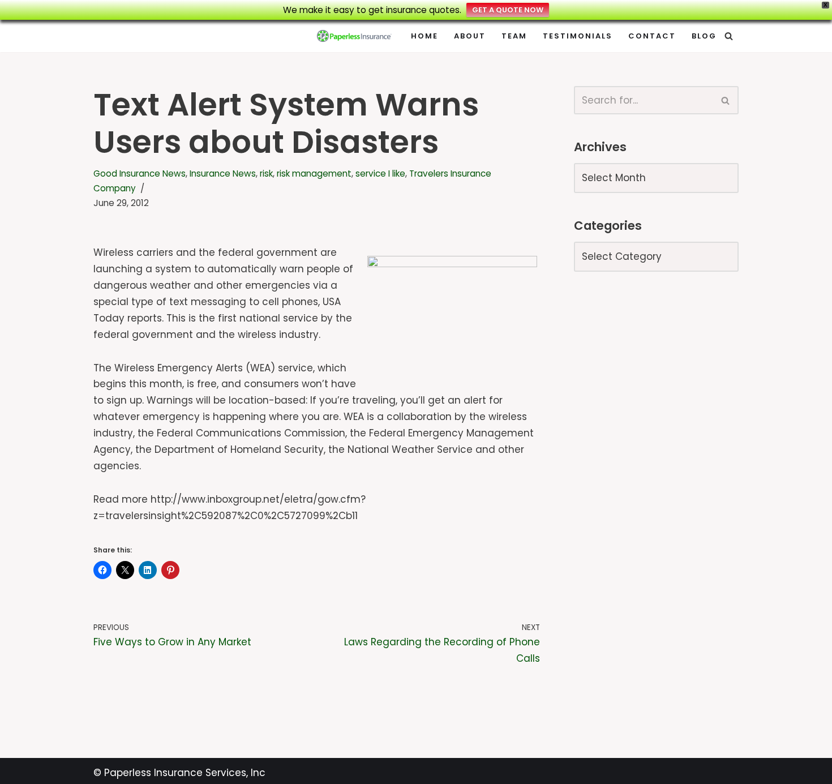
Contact (652, 36)
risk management (314, 173)
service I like (380, 173)
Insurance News (223, 173)
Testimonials (577, 36)
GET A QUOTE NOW (507, 10)
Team (514, 36)
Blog (704, 36)
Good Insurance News (139, 173)
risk (266, 173)
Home (424, 36)
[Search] (728, 36)
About (470, 36)
